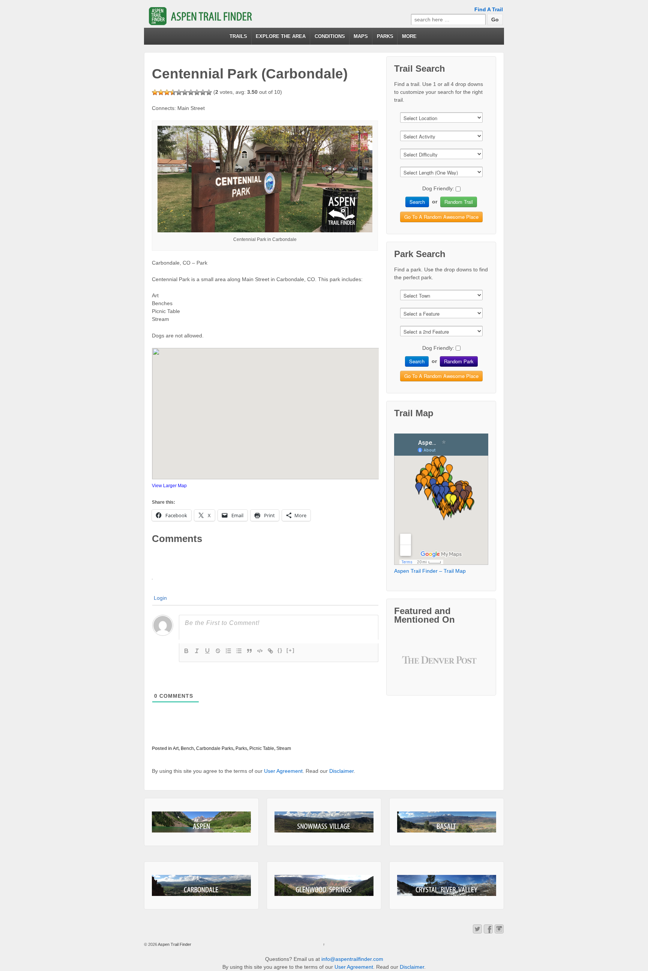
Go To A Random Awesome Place (441, 216)
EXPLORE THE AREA (281, 36)
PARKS (385, 36)
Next (469, 665)
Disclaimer (341, 771)
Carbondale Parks (214, 748)
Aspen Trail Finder (174, 944)
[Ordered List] (228, 650)
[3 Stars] (167, 92)
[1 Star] (155, 92)
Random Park (459, 361)
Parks (241, 748)
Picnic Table (261, 748)
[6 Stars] (185, 92)
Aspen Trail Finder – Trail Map (430, 571)
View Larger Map (169, 485)
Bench (187, 748)
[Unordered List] (239, 650)
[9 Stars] (203, 92)
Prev (414, 665)
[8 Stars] (197, 92)
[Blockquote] (249, 650)
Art (175, 748)
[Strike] (218, 650)
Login (160, 598)
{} (280, 650)
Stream (283, 748)
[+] (290, 650)
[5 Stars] (179, 92)
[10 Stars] (209, 92)
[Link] (270, 650)
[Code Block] (260, 650)
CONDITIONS (330, 36)
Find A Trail (488, 9)
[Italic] (197, 650)
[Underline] (207, 650)
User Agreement (283, 771)
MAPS (361, 36)
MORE (409, 36)
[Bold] (186, 650)
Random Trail (458, 201)
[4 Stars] (173, 92)
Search (417, 201)
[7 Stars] (191, 92)
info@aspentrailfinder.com (352, 959)
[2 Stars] (161, 92)
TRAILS (238, 36)
